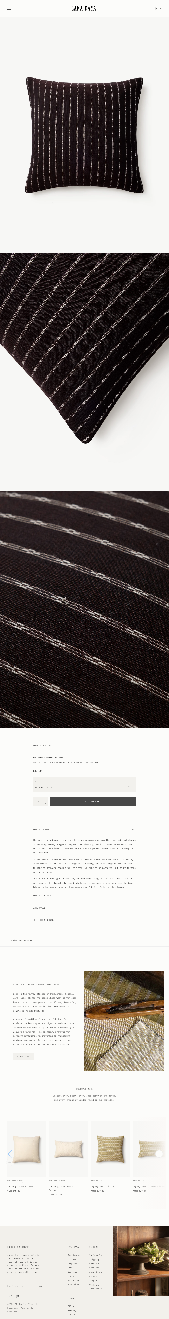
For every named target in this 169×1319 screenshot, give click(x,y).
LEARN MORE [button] (23, 1056)
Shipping (94, 1259)
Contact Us (95, 1255)
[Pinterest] (17, 1296)
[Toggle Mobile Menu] (11, 8)
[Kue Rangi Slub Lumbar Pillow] (68, 1149)
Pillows (48, 745)
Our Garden (74, 1255)
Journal (72, 1259)
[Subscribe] (40, 1286)
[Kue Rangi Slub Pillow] (26, 1149)
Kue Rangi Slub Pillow (20, 1186)
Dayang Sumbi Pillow (102, 1186)
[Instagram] (10, 1296)
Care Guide (95, 1272)
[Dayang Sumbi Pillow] (110, 1149)
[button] (159, 1154)
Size (37, 781)
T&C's (71, 1306)
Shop (35, 745)
